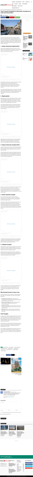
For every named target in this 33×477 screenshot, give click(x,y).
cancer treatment (5, 347)
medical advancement (4, 348)
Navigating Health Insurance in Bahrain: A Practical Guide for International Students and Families (4, 433)
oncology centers (16, 348)
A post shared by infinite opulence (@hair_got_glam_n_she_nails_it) (11, 136)
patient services (3, 349)
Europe (2, 9)
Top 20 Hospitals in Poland (25, 58)
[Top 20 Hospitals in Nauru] (30, 54)
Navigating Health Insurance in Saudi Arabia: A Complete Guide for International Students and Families (25, 38)
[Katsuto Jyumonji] (1, 15)
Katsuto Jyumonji (5, 15)
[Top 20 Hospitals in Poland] (30, 59)
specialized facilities (15, 349)
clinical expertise (11, 347)
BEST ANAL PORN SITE (7, 391)
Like (31, 462)
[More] (16, 355)
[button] (31, 2)
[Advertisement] (11, 341)
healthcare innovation (17, 347)
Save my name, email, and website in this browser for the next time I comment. (11, 412)
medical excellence (10, 348)
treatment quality (3, 350)
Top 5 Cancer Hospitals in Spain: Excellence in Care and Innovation (16, 374)
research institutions (9, 349)
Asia (23, 35)
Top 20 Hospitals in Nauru (25, 54)
